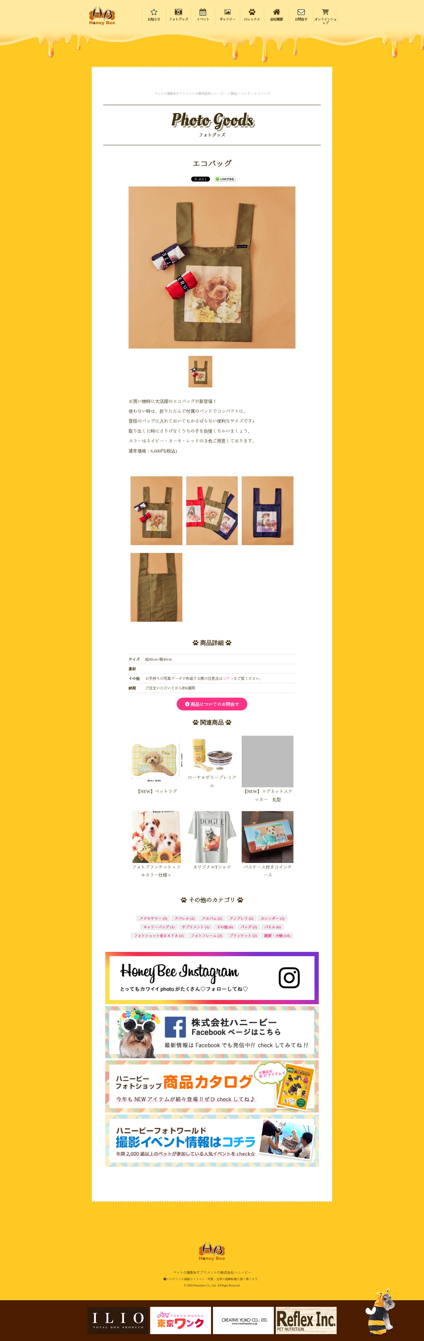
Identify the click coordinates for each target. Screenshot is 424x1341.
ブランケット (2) (243, 935)
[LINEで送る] (225, 179)
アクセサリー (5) (153, 918)
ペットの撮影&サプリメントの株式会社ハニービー (102, 16)
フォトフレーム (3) (206, 935)
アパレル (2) (184, 918)
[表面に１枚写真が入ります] (267, 510)
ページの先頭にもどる (392, 1306)
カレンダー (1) (272, 918)
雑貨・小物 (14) (277, 935)
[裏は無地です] (156, 587)
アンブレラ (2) (241, 918)
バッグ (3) (248, 927)
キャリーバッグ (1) (158, 927)
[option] (212, 267)
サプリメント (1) (195, 927)
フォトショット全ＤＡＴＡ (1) (159, 935)
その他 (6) (225, 927)
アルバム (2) (212, 918)
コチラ (228, 678)
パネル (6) (272, 927)
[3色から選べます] (212, 510)
